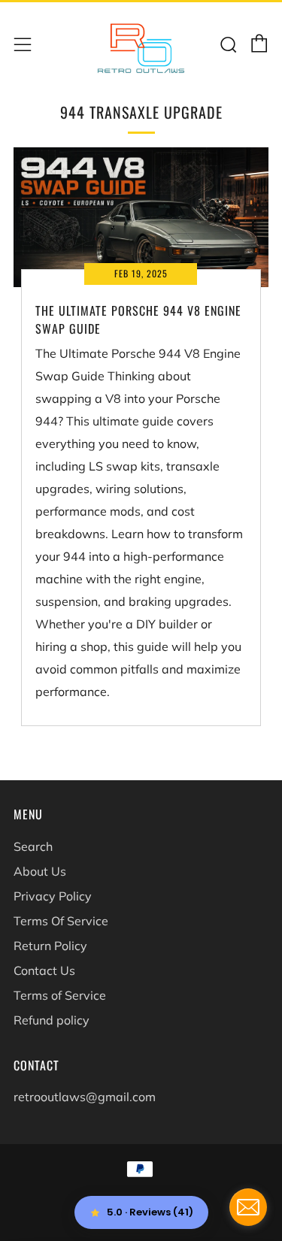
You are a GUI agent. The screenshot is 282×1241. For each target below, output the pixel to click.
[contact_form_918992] (248, 1207)
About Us (40, 871)
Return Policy (50, 945)
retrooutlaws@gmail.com (85, 1096)
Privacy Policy (53, 896)
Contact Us (44, 970)
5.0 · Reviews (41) (150, 1212)
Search (33, 846)
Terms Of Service (61, 920)
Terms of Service (60, 995)
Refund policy (51, 1020)
